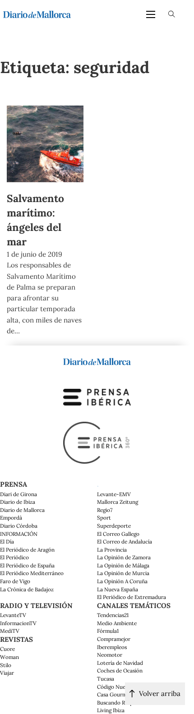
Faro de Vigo (15, 581)
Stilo (5, 665)
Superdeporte (114, 525)
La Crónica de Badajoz (27, 589)
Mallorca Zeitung (117, 501)
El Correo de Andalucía (124, 541)
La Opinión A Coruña (122, 581)
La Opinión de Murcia (123, 573)
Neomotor (109, 654)
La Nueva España (117, 589)
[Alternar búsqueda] (171, 14)
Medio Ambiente (117, 623)
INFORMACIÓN (18, 533)
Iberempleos (112, 647)
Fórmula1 (108, 630)
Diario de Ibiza (17, 501)
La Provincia (112, 549)
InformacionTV (18, 623)
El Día (7, 541)
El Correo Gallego (118, 533)
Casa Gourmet (114, 694)
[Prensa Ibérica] (97, 396)
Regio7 (104, 509)
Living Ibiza (111, 710)
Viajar (7, 672)
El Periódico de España (27, 565)
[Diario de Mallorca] (97, 360)
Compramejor (113, 638)
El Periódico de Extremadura (131, 597)
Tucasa (105, 678)
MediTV (9, 630)
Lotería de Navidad (120, 662)
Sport (104, 517)
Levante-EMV (114, 494)
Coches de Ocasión (120, 670)
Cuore (7, 648)
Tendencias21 (113, 615)
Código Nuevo (114, 686)
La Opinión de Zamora (124, 557)
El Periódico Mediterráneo (32, 573)
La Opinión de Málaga (123, 565)
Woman (9, 657)
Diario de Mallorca (22, 509)
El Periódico (14, 557)
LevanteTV (13, 615)
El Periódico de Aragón (27, 549)
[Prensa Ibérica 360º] (97, 442)
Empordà (11, 517)
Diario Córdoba (18, 525)
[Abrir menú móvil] (150, 14)
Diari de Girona (18, 494)
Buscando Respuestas (122, 702)
